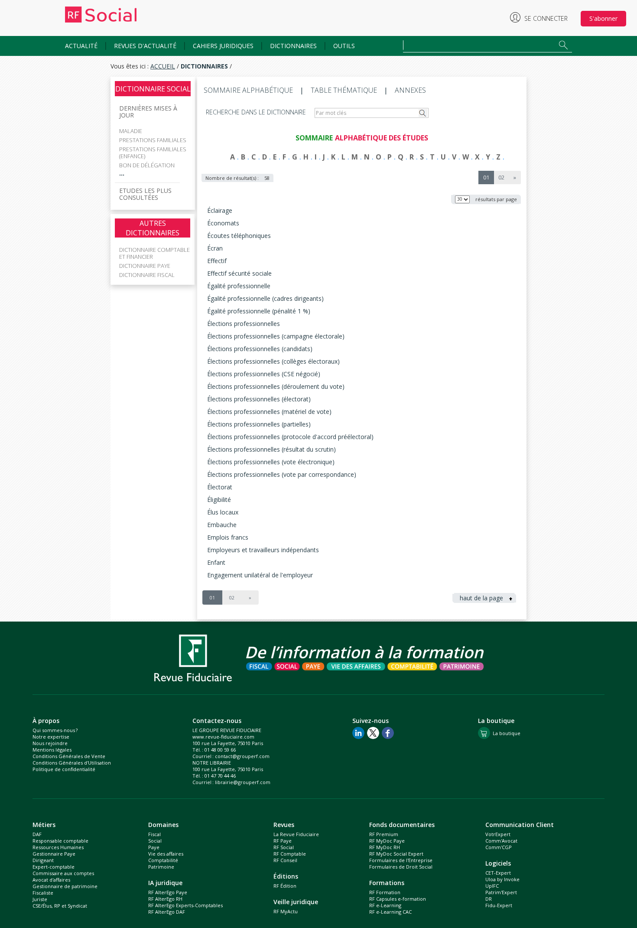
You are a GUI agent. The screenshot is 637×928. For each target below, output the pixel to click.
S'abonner (603, 18)
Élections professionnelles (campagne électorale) (275, 336)
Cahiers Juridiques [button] (223, 46)
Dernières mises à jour (148, 112)
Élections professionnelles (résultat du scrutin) (271, 449)
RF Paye (282, 840)
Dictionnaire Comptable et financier (154, 253)
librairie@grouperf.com (242, 782)
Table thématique (344, 90)
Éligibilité (219, 499)
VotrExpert (497, 834)
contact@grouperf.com (242, 756)
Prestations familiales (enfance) (152, 152)
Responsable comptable (60, 840)
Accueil (162, 66)
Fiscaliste (42, 892)
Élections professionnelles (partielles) (259, 424)
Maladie (130, 131)
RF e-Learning (385, 905)
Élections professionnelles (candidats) (259, 349)
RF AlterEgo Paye (167, 892)
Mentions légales (52, 749)
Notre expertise (50, 736)
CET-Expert (498, 872)
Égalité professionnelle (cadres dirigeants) (265, 298)
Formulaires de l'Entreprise (400, 860)
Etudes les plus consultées (145, 194)
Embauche (222, 525)
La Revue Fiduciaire (296, 834)
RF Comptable (289, 853)
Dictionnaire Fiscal (147, 275)
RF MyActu (285, 911)
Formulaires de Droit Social (400, 866)
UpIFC (492, 885)
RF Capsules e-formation (397, 898)
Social (155, 840)
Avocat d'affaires (51, 879)
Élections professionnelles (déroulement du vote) (275, 386)
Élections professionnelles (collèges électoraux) (273, 361)
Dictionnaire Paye (144, 266)
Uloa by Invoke (502, 879)
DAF (37, 834)
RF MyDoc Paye (387, 840)
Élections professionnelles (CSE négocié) (263, 374)
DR (488, 898)
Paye (153, 847)
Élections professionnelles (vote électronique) (271, 462)
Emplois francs (227, 537)
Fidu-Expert (498, 905)
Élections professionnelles (243, 323)
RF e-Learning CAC (390, 911)
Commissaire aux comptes (63, 873)
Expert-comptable (53, 866)
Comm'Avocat (501, 840)
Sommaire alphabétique (248, 90)
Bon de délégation (147, 165)
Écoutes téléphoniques (239, 235)
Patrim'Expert (501, 892)
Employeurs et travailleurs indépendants (263, 550)
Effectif (217, 261)
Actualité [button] (81, 46)
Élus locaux (222, 512)
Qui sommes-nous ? (55, 730)
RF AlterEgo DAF (166, 911)
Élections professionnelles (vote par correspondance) (281, 474)
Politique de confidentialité (63, 769)
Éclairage (219, 210)
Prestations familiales (152, 140)
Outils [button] (344, 46)
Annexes (410, 90)
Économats (223, 223)
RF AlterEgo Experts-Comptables (185, 905)
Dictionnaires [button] (293, 46)
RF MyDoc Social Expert (396, 853)
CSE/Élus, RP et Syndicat (59, 905)
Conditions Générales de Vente (68, 756)
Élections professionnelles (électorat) (259, 399)
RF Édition (284, 885)
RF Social (283, 847)
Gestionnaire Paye (53, 853)
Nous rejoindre (50, 743)
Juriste (39, 899)
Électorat (219, 487)
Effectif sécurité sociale (239, 273)
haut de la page (482, 598)
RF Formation (384, 892)
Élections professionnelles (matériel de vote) (269, 411)
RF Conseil (285, 860)
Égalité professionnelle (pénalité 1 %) (258, 311)
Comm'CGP (498, 847)
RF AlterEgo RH (165, 898)
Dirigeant (43, 860)
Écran (215, 248)
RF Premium (383, 834)
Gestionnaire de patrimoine (65, 886)
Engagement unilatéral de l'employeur (260, 575)
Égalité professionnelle (238, 286)
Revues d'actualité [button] (145, 46)
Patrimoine (161, 866)
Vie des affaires (165, 853)
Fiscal (154, 834)
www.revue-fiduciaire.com (223, 736)
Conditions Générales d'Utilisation (71, 762)
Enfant (216, 562)
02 (501, 177)
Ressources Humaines (58, 847)
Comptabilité (163, 860)
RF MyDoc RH (384, 847)
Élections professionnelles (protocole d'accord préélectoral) (290, 437)
